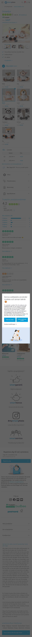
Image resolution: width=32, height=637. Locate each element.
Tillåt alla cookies (10, 319)
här (24, 315)
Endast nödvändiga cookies (22, 320)
